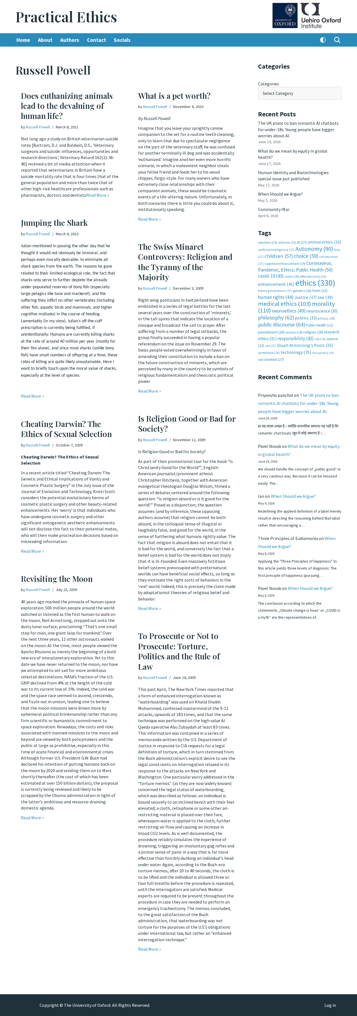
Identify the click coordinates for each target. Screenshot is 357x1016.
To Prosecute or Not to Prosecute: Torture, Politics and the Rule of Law (179, 651)
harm (319, 290)
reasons (294, 332)
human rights (276, 297)
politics (306, 318)
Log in (330, 1005)
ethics (315, 283)
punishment (271, 332)
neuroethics (289, 311)
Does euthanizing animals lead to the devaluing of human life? (67, 105)
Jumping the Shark (54, 222)
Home (23, 40)
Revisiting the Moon (57, 578)
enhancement (276, 284)
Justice (306, 297)
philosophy (276, 317)
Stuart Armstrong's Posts (305, 345)
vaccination (271, 359)
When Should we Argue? (280, 194)
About (45, 40)
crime (291, 276)
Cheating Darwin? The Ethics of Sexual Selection (66, 429)
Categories (268, 84)
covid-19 (271, 276)
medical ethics (284, 304)
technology (296, 352)
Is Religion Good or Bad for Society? (187, 423)
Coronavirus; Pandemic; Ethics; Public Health (295, 266)
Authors (69, 40)
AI (302, 242)
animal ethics (324, 242)
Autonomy (314, 249)
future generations (275, 291)
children (278, 256)
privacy (326, 318)
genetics (302, 291)
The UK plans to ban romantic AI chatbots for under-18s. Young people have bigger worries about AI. (298, 129)
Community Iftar (274, 209)
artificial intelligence (276, 250)
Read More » (97, 195)
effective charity (313, 276)
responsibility (296, 338)
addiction (287, 242)
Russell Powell (38, 126)
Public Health (319, 325)
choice (306, 256)
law (325, 297)
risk (320, 339)
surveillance (269, 353)
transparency (323, 353)
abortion (267, 242)
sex (270, 346)
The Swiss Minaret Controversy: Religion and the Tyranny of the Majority (185, 261)
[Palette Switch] (323, 40)
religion (313, 332)
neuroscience (322, 311)
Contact (96, 40)
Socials (122, 40)
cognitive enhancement (284, 263)
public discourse (281, 324)
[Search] (337, 40)
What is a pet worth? (174, 95)
